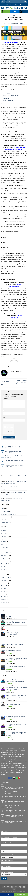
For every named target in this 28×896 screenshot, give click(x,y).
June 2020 (3, 533)
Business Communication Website (11, 95)
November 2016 (5, 580)
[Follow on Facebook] (9, 778)
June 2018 (3, 544)
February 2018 (4, 547)
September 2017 (5, 561)
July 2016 (3, 588)
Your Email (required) (6, 842)
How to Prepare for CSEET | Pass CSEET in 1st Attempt (7, 382)
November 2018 (5, 536)
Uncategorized (4, 522)
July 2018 (3, 541)
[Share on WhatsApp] (11, 361)
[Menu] (2, 8)
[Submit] (25, 1)
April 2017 (3, 572)
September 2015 (5, 599)
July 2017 (3, 566)
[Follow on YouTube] (19, 778)
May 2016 (3, 594)
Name (4, 410)
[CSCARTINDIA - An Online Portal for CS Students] (12, 7)
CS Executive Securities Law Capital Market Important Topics (15, 821)
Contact (8, 891)
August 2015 (4, 602)
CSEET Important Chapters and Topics (14, 460)
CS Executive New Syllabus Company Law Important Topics (15, 811)
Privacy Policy (22, 891)
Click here (3, 356)
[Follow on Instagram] (11, 778)
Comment (5, 398)
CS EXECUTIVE (5, 511)
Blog (3, 891)
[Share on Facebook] (14, 361)
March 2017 (4, 574)
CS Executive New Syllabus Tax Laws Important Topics (14, 465)
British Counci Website (8, 100)
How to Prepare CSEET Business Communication (13, 451)
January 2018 (4, 550)
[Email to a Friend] (16, 361)
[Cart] (25, 8)
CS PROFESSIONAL (6, 517)
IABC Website (6, 93)
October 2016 (4, 583)
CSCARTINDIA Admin (19, 23)
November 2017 (5, 555)
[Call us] (16, 778)
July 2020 (3, 530)
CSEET (14, 15)
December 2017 (5, 552)
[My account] (22, 8)
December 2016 (5, 577)
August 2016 (4, 585)
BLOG (2, 508)
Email (4, 417)
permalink (24, 366)
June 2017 (3, 569)
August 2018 (4, 539)
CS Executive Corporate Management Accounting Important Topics (13, 482)
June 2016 (3, 591)
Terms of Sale (14, 891)
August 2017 (4, 563)
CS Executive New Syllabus (7, 514)
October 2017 (4, 558)
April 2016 (3, 596)
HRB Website (6, 98)
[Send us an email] (14, 778)
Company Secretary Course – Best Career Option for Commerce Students (15, 447)
